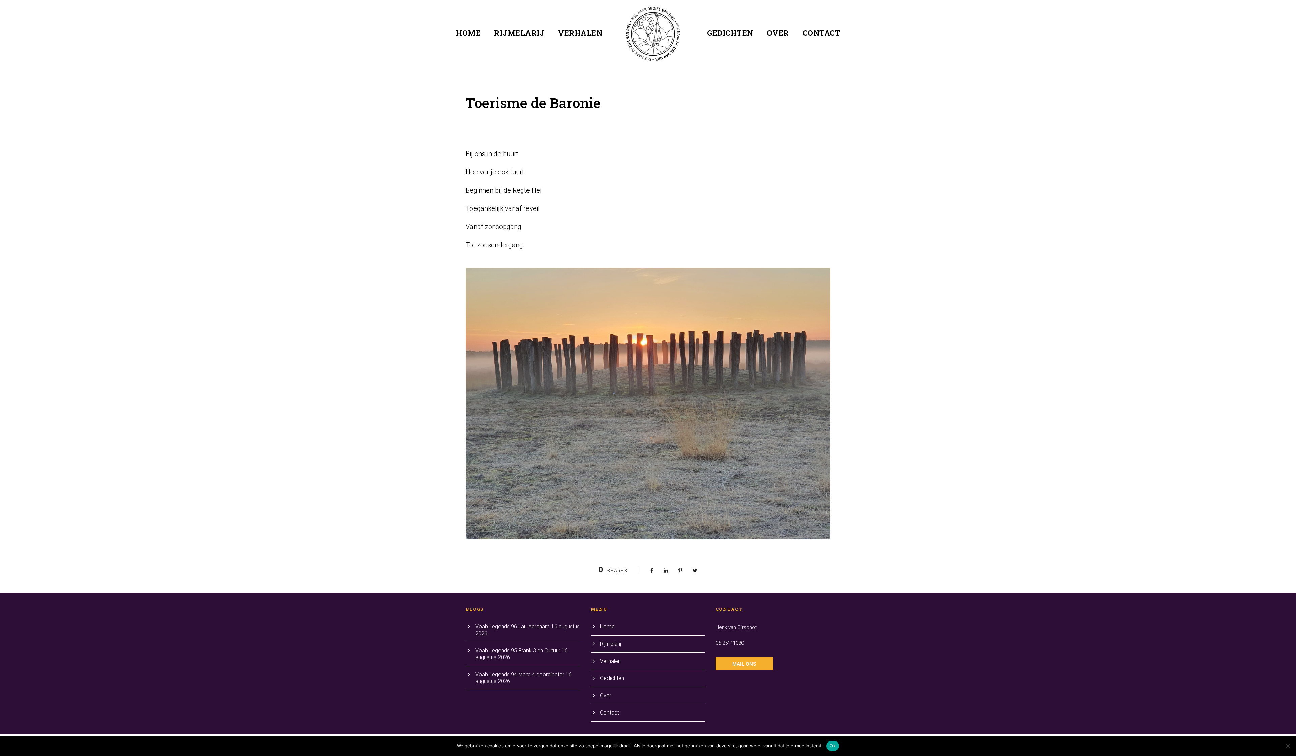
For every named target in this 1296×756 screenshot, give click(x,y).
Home (468, 33)
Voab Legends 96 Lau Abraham (512, 626)
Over (778, 33)
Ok (833, 745)
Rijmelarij (519, 33)
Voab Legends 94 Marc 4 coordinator (519, 674)
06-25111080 (730, 643)
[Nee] (1287, 746)
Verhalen (580, 33)
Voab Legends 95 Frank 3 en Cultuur (517, 650)
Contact (821, 33)
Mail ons (744, 664)
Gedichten (730, 33)
